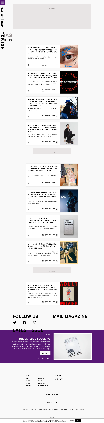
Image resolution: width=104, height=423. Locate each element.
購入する (44, 353)
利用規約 (56, 409)
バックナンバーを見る (43, 358)
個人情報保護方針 (65, 409)
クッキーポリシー (50, 421)
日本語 (48, 395)
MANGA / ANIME (43, 386)
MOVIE (40, 381)
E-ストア (60, 376)
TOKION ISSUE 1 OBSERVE (34, 338)
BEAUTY (28, 386)
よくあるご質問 (24, 409)
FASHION (41, 378)
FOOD (28, 383)
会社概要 (81, 409)
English (55, 395)
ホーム (28, 376)
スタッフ (60, 379)
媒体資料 (74, 409)
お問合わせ (33, 409)
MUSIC (28, 381)
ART (27, 378)
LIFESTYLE (41, 383)
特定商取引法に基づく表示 (45, 409)
